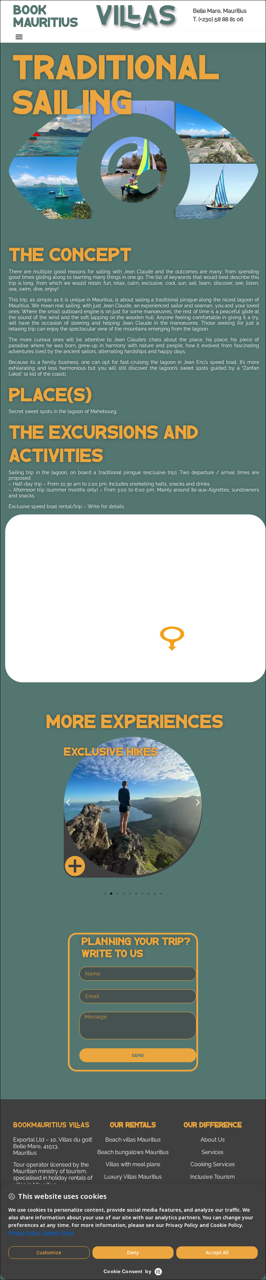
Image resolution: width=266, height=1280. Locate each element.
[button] (19, 37)
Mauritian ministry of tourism (49, 1171)
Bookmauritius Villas (51, 1124)
